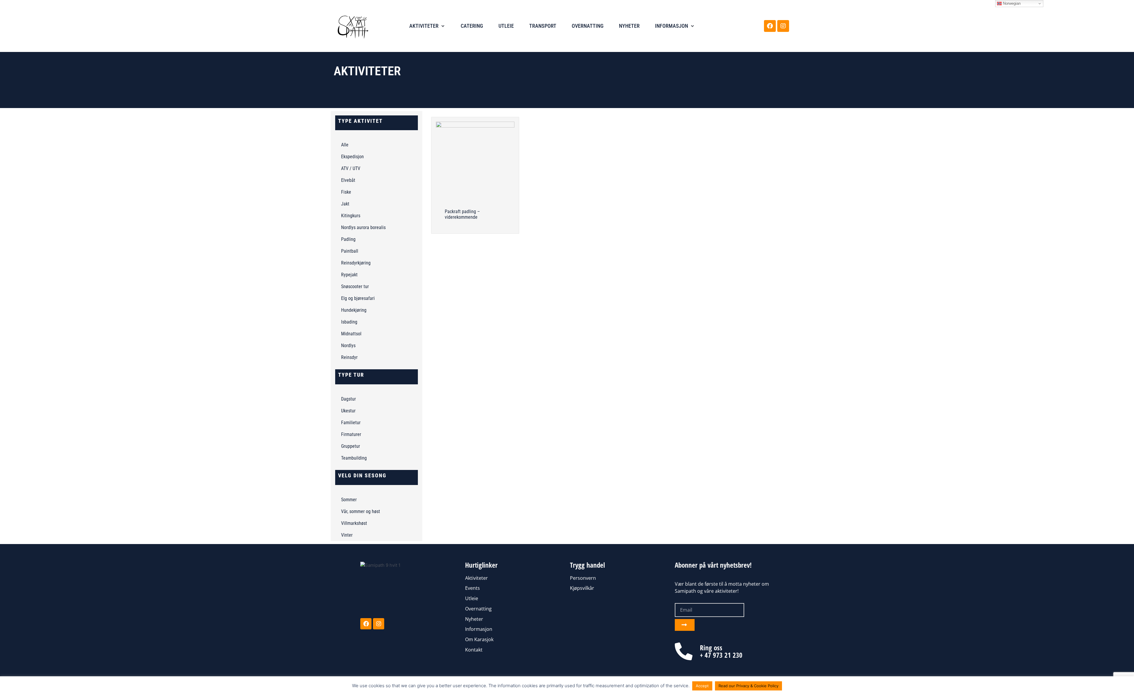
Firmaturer (351, 434)
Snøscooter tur (355, 286)
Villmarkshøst (354, 523)
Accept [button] (702, 685)
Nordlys (348, 345)
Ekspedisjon (352, 156)
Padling (348, 239)
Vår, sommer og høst (360, 511)
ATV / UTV (350, 168)
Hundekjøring (353, 310)
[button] (427, 26)
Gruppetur (350, 446)
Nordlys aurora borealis (363, 227)
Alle (344, 145)
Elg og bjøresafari (358, 298)
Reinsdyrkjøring (356, 263)
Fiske (346, 192)
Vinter (347, 535)
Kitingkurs (350, 215)
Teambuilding (354, 458)
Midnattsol (351, 334)
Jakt (345, 204)
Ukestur (348, 411)
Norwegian (1011, 3)
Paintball (349, 251)
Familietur (351, 422)
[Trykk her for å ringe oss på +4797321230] (684, 651)
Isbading (349, 322)
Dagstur (348, 399)
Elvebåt (348, 180)
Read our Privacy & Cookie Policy (748, 685)
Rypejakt (349, 274)
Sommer (349, 499)
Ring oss (711, 647)
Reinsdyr (349, 357)
